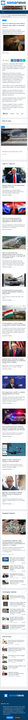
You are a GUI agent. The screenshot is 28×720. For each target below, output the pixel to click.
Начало (2, 15)
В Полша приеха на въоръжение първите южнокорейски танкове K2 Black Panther (12, 292)
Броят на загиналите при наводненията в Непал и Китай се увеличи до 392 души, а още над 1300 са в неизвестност (13, 255)
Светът (6, 15)
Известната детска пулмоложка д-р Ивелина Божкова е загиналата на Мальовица (16, 641)
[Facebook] (2, 701)
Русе (9, 662)
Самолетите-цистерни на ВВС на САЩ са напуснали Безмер (17, 666)
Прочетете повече (7, 195)
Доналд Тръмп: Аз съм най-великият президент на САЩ (13, 186)
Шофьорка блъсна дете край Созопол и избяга (12, 151)
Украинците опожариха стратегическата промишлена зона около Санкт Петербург (16, 673)
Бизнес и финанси (14, 622)
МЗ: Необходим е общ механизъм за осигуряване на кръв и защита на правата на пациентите (17, 626)
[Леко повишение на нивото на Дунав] (4, 657)
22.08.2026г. (13, 662)
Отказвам (17, 717)
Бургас (3, 127)
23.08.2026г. (17, 644)
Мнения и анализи (14, 577)
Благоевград (12, 571)
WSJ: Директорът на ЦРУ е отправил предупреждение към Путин (13, 392)
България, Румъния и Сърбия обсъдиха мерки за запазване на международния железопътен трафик (17, 619)
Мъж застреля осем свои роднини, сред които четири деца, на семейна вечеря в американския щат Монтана (13, 428)
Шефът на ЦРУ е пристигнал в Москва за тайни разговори (11, 460)
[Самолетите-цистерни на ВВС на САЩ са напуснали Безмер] (4, 667)
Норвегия (12, 113)
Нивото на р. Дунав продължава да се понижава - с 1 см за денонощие (16, 660)
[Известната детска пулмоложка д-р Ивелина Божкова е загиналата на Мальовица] (4, 642)
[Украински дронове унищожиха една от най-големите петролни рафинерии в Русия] (5, 582)
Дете (18, 113)
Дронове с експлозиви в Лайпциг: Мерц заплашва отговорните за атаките (12, 494)
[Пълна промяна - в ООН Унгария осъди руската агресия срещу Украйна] (14, 313)
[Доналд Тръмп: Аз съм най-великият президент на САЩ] (14, 175)
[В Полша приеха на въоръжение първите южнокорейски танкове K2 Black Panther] (14, 280)
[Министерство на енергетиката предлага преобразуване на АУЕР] (5, 597)
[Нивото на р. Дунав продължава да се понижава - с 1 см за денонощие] (4, 661)
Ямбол (9, 668)
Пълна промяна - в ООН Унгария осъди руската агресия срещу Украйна (14, 324)
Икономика (4, 554)
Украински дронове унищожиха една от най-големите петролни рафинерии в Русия (17, 582)
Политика (12, 563)
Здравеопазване (13, 629)
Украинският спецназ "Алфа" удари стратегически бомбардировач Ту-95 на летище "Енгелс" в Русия (18, 603)
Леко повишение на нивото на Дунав (16, 655)
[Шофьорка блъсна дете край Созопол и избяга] (14, 137)
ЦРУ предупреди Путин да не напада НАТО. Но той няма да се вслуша (17, 575)
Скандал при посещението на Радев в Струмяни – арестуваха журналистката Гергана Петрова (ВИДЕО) (17, 567)
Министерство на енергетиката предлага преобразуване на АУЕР (17, 596)
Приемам (9, 717)
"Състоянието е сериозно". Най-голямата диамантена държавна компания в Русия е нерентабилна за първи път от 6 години (13, 543)
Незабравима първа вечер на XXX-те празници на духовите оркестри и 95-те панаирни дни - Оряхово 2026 (17, 649)
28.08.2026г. (11, 554)
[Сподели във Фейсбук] (12, 60)
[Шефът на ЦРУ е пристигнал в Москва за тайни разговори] (14, 450)
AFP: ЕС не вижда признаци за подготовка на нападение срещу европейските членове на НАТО (12, 220)
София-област (11, 644)
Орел (22, 113)
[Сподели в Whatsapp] (24, 60)
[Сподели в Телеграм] (21, 60)
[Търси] (24, 12)
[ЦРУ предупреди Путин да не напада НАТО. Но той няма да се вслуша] (5, 575)
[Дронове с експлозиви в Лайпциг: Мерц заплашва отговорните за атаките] (14, 482)
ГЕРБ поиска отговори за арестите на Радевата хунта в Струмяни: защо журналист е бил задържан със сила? (17, 559)
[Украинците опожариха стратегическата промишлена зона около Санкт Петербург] (4, 674)
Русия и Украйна (13, 584)
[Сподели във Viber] (18, 60)
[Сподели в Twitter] (15, 60)
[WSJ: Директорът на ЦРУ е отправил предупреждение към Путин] (14, 382)
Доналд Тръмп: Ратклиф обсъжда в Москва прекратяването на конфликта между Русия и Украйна (13, 360)
